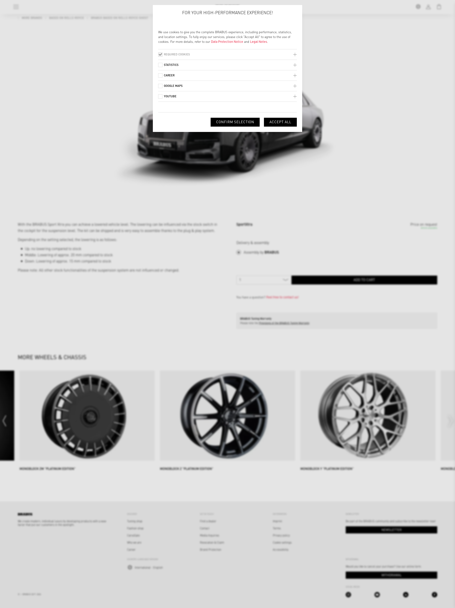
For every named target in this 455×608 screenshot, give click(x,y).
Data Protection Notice (227, 41)
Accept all (280, 121)
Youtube (170, 96)
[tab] (227, 54)
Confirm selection (235, 121)
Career (169, 75)
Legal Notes (258, 41)
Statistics (171, 65)
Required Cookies (177, 54)
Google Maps (173, 86)
